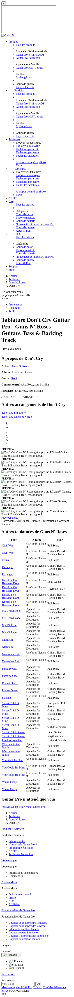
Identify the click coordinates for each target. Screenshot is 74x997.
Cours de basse (24, 214)
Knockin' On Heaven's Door (10, 582)
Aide (11, 900)
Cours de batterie (25, 220)
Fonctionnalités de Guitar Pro (18, 910)
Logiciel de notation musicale (25, 939)
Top (3, 993)
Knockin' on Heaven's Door (10, 596)
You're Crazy (9, 782)
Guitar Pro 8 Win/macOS (30, 54)
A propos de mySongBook (31, 162)
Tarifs (19, 165)
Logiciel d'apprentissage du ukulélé (28, 935)
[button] (6, 517)
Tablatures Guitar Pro (21, 854)
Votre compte (9, 860)
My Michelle (9, 625)
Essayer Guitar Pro (12, 806)
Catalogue (14, 307)
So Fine (6, 697)
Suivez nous (8, 974)
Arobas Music (9, 882)
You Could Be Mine (13, 767)
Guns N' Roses (20, 366)
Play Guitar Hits (25, 87)
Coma (5, 560)
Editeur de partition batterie (24, 929)
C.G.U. (27, 987)
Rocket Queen (10, 683)
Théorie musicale (25, 217)
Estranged (7, 567)
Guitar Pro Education (28, 57)
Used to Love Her (12, 740)
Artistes (13, 198)
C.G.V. (37, 987)
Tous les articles (25, 204)
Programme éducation (21, 847)
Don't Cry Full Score (14, 412)
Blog (11, 201)
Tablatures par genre (27, 152)
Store (12, 269)
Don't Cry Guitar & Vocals (17, 416)
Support (13, 266)
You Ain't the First (12, 760)
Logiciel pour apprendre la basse (27, 925)
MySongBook (24, 77)
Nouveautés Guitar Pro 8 (23, 844)
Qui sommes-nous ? (20, 894)
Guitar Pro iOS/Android (29, 67)
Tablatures (14, 139)
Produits (13, 41)
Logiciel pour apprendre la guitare (28, 922)
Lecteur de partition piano (23, 932)
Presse (12, 897)
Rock (14, 378)
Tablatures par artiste (27, 149)
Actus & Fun (23, 230)
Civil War (7, 545)
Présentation (15, 304)
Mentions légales (11, 987)
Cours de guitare (25, 227)
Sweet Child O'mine (13, 732)
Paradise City (9, 668)
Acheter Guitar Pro (34, 806)
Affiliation (14, 904)
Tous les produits (25, 44)
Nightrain (7, 639)
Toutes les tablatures (27, 155)
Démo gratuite (17, 841)
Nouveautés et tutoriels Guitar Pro (35, 224)
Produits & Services (12, 828)
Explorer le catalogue (28, 145)
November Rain (11, 654)
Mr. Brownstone (11, 610)
